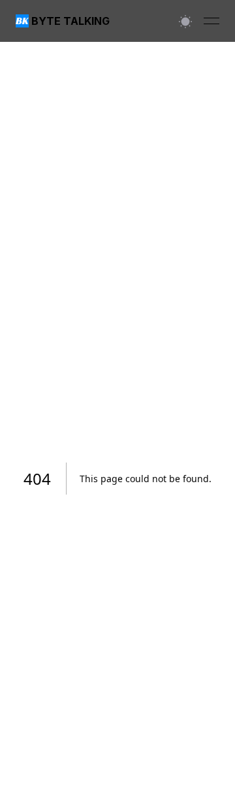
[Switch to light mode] (185, 21)
